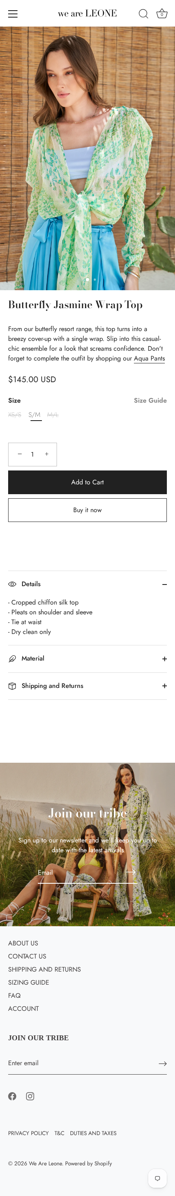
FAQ (14, 995)
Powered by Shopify (88, 1163)
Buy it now (87, 510)
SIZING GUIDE (28, 982)
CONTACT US (27, 956)
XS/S (14, 415)
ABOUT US (23, 943)
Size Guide (150, 400)
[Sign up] (163, 1063)
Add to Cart (87, 482)
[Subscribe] (131, 872)
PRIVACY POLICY (28, 1133)
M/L (53, 415)
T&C (59, 1133)
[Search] (144, 15)
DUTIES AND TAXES (93, 1133)
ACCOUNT (23, 1008)
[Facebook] (12, 1095)
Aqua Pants (149, 358)
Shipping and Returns (51, 685)
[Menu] (13, 14)
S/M (34, 415)
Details (30, 584)
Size (87, 400)
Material (32, 658)
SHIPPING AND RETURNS (44, 969)
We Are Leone (45, 1163)
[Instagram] (30, 1095)
